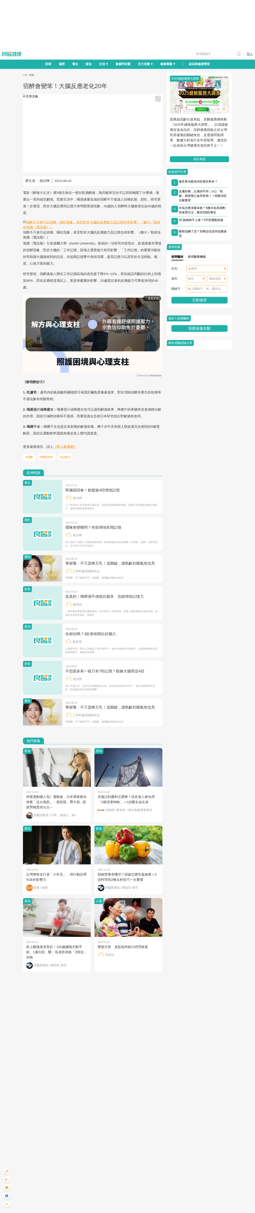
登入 (250, 53)
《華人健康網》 (65, 447)
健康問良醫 (123, 64)
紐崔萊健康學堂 (199, 64)
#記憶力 (65, 457)
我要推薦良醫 (199, 328)
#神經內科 (46, 457)
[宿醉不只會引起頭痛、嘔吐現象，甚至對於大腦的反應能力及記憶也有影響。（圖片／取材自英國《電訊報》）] (92, 225)
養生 (75, 64)
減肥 (62, 64)
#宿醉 (29, 457)
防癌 (48, 64)
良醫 (25, 75)
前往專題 (199, 159)
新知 (89, 64)
